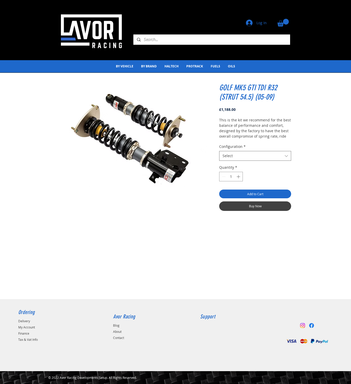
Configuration (232, 146)
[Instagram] (302, 325)
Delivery (24, 321)
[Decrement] (223, 176)
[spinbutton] (231, 176)
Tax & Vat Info (28, 339)
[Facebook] (311, 325)
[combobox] (255, 156)
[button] (283, 22)
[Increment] (239, 176)
